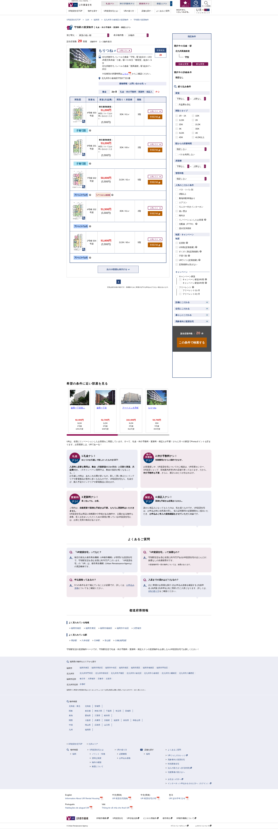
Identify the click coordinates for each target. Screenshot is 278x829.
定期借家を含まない (188, 264)
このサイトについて (202, 826)
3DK (197, 129)
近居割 (182, 243)
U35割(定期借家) (186, 247)
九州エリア (93, 744)
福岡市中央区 (123, 628)
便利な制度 (96, 758)
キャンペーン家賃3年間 (193, 279)
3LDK (181, 133)
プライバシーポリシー (179, 826)
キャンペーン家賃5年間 (193, 283)
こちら (125, 74)
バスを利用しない (187, 154)
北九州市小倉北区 (134, 673)
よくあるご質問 (174, 750)
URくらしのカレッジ (177, 755)
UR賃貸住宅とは (97, 750)
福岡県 (96, 20)
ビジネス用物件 (150, 818)
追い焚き (183, 211)
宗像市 (100, 679)
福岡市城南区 (106, 628)
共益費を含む (185, 104)
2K (196, 120)
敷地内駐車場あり (187, 198)
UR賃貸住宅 (118, 818)
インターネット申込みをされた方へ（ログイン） (189, 783)
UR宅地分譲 (132, 818)
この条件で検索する (192, 342)
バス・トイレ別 (186, 189)
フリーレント (185, 287)
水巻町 (82, 684)
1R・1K (182, 116)
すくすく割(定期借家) (189, 251)
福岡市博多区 (97, 668)
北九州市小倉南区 (151, 673)
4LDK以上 (199, 137)
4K (196, 133)
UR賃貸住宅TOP (74, 20)
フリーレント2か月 (191, 294)
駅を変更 (200, 64)
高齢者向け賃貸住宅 (184, 321)
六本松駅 (86, 640)
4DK (181, 137)
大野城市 (137, 628)
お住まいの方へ (175, 779)
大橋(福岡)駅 (121, 640)
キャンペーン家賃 (187, 276)
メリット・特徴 (98, 754)
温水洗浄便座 (185, 228)
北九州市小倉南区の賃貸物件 (116, 20)
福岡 (74, 754)
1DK (197, 116)
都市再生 (167, 818)
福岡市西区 (135, 668)
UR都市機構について (185, 818)
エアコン (183, 202)
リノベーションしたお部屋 (191, 220)
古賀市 (108, 679)
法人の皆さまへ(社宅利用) (179, 768)
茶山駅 (108, 640)
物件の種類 (96, 762)
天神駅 (97, 640)
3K (180, 129)
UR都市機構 (101, 818)
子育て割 (183, 256)
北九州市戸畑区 (117, 673)
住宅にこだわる (182, 308)
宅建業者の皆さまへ (176, 772)
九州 (87, 20)
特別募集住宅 (173, 764)
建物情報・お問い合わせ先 (131, 83)
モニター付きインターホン (191, 207)
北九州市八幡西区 (186, 673)
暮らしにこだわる (183, 315)
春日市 (82, 679)
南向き (182, 215)
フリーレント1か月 (191, 290)
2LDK (197, 124)
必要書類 (123, 754)
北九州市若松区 (101, 673)
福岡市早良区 (162, 668)
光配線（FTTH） (186, 224)
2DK (181, 124)
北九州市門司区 (86, 673)
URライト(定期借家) (188, 260)
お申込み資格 (124, 758)
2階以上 (182, 194)
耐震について (97, 766)
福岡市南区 (76, 628)
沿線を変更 (183, 64)
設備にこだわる (182, 302)
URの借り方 (153, 591)
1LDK (181, 120)
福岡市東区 (91, 628)
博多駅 (74, 640)
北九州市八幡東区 (169, 673)
